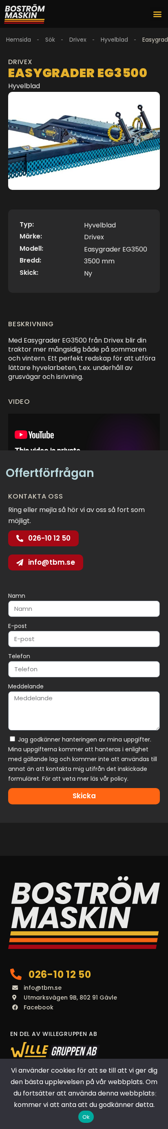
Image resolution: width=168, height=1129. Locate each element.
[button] (157, 14)
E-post (17, 626)
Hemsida (18, 40)
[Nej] (154, 1094)
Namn (16, 596)
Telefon (19, 656)
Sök (50, 40)
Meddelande (26, 686)
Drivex (77, 40)
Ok (86, 1117)
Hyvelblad (114, 40)
